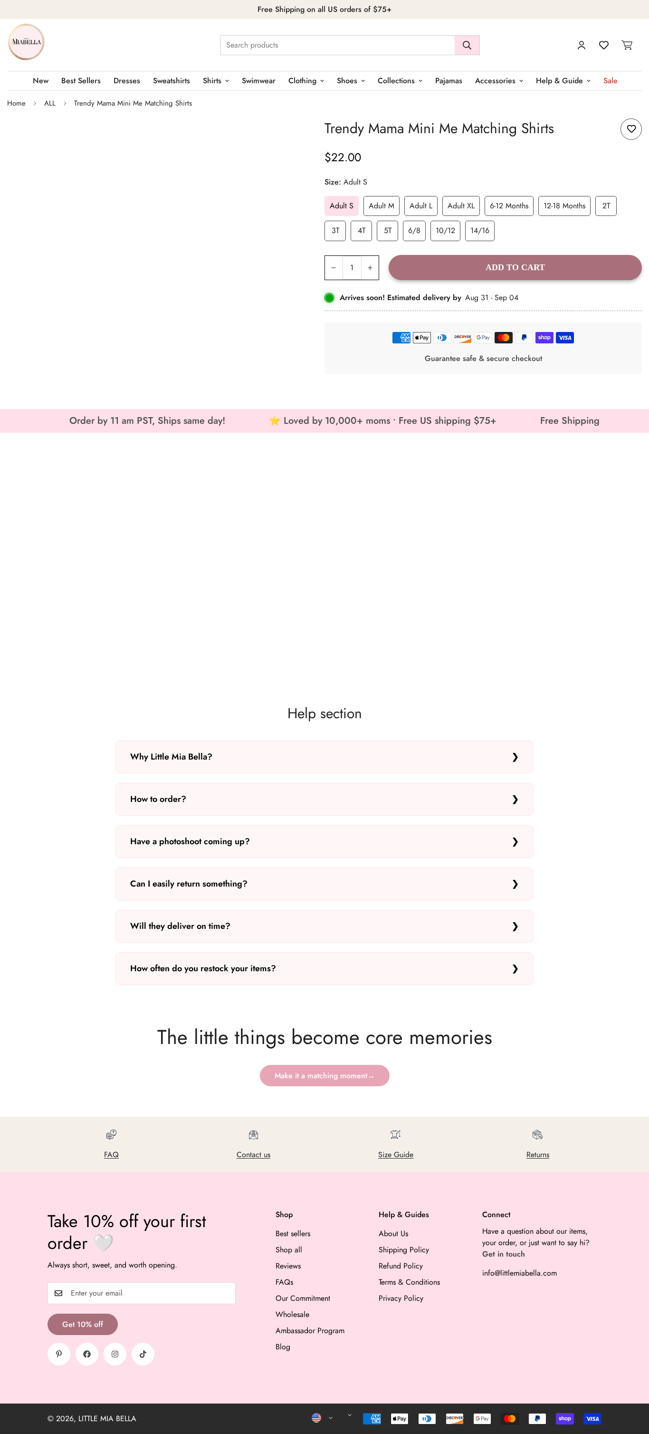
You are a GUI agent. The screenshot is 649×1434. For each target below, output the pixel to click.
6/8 (414, 230)
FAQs (284, 1282)
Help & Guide (559, 80)
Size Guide (395, 1154)
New (40, 80)
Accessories (495, 80)
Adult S (341, 205)
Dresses (127, 80)
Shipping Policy (404, 1249)
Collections (396, 80)
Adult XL (461, 205)
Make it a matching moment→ (325, 1075)
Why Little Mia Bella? (171, 757)
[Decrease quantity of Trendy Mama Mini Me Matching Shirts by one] (334, 268)
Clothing (302, 80)
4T (361, 230)
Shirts (212, 80)
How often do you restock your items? (203, 968)
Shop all (289, 1249)
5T (387, 230)
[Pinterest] (59, 1354)
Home (16, 103)
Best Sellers (81, 80)
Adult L (421, 205)
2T (606, 205)
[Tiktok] (143, 1354)
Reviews (288, 1265)
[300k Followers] (87, 1354)
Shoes (347, 80)
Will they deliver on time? (180, 926)
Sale (610, 80)
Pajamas (448, 80)
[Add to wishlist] (631, 129)
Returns (537, 1154)
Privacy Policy (401, 1298)
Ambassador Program (310, 1330)
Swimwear (259, 80)
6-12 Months (509, 205)
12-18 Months (564, 205)
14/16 (479, 230)
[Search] (467, 45)
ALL (50, 103)
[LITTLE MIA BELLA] (26, 45)
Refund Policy (401, 1265)
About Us (393, 1233)
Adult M (381, 205)
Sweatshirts (171, 80)
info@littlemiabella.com (519, 1273)
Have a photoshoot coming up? (190, 841)
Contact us (253, 1154)
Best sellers (293, 1233)
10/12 (445, 230)
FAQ (111, 1154)
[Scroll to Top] (630, 1382)
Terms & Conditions (409, 1282)
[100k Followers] (115, 1354)
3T (335, 230)
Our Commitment (303, 1298)
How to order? (158, 799)
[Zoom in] (286, 136)
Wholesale (292, 1314)
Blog (283, 1346)
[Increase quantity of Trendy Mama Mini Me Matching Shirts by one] (370, 268)
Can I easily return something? (189, 884)
